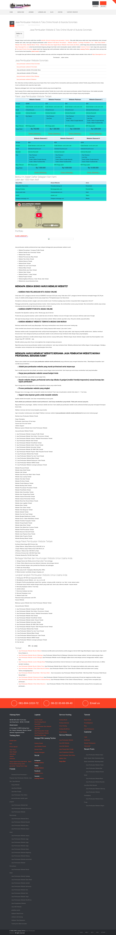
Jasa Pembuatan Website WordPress (21, 900)
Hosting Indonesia (64, 723)
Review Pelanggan (39, 752)
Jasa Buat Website (16, 788)
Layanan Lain (42, 12)
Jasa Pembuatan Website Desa (19, 825)
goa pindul (12, 766)
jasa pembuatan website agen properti (19, 800)
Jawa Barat (13, 754)
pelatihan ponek (15, 910)
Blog (51, 12)
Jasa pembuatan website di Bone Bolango (28, 76)
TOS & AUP (87, 746)
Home (11, 12)
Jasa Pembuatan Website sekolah (20, 883)
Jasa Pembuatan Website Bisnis (20, 818)
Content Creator (72, 12)
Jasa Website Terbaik (40, 746)
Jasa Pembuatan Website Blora (94, 778)
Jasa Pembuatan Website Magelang (21, 852)
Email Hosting (63, 732)
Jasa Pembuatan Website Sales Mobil (21, 879)
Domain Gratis (38, 749)
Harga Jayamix (14, 761)
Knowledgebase (88, 723)
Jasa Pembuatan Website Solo (19, 889)
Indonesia (12, 758)
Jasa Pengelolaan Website (18, 903)
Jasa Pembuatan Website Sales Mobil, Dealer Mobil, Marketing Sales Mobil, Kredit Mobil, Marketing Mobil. (94, 758)
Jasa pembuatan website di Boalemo (26, 79)
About (86, 932)
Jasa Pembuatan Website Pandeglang (92, 793)
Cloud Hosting (63, 726)
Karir (11, 743)
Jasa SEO (37, 728)
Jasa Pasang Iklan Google (41, 730)
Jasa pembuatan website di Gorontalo (27, 67)
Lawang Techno (20, 25)
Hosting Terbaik (38, 743)
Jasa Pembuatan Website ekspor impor (19, 830)
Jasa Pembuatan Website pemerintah (21, 859)
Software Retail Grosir (17, 913)
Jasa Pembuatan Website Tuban (95, 765)
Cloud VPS (37, 724)
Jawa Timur (13, 749)
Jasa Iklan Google (16, 791)
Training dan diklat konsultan (19, 923)
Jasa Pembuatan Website (34, 25)
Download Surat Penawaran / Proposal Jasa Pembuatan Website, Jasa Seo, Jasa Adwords (21, 778)
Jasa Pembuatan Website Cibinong (95, 788)
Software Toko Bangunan (18, 920)
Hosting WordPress (64, 729)
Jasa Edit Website (64, 746)
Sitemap (103, 932)
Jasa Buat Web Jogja (40, 735)
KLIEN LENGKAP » (21, 236)
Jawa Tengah (13, 752)
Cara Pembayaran (89, 729)
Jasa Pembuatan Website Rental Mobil (19, 871)
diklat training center (19, 763)
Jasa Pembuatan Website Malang (20, 856)
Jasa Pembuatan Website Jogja (19, 839)
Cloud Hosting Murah (40, 722)
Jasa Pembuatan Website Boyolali (20, 822)
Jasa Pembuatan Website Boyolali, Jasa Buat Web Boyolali (94, 783)
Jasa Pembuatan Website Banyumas (21, 808)
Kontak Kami (13, 740)
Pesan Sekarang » (35, 133)
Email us (95, 703)
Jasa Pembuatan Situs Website (42, 726)
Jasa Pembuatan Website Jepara (20, 835)
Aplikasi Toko (62, 758)
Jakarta (12, 756)
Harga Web (20, 12)
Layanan (31, 12)
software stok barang (17, 917)
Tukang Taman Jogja (21, 766)
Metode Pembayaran (89, 743)
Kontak (60, 12)
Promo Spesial (13, 746)
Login (85, 737)
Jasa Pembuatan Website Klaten (20, 849)
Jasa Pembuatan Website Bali (19, 805)
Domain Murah (38, 719)
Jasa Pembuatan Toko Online (19, 795)
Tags (97, 932)
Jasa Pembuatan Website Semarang (21, 886)
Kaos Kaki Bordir (22, 761)
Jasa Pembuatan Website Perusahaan (17, 864)
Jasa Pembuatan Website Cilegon (95, 805)
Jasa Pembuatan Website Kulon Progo (93, 800)
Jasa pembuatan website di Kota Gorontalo (28, 63)
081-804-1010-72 (29, 703)
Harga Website (15, 784)
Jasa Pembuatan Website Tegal (19, 896)
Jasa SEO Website (16, 906)
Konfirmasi (87, 740)
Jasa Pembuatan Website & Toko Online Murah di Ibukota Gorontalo (46, 22)
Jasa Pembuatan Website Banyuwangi (17, 813)
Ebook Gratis (87, 719)
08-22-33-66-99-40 (62, 703)
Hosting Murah (63, 719)
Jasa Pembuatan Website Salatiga (20, 876)
